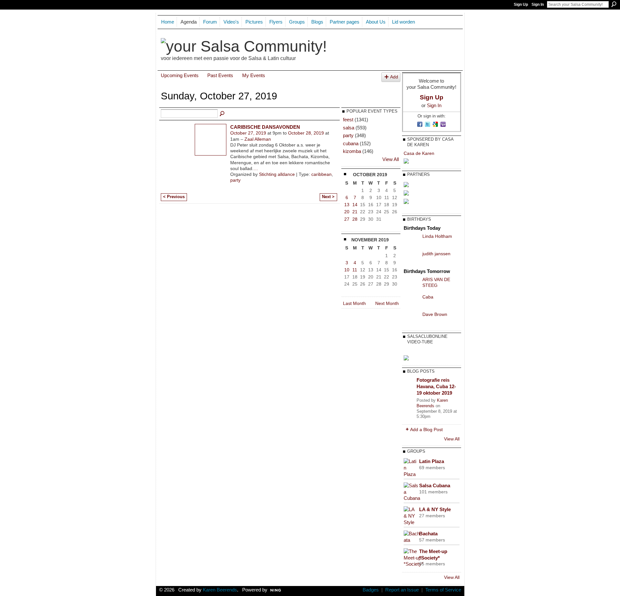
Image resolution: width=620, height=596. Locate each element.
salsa (348, 127)
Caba (427, 296)
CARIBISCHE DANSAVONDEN (265, 127)
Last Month (354, 303)
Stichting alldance (277, 174)
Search (613, 4)
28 (354, 219)
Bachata (428, 533)
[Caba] (411, 301)
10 (346, 269)
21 (354, 211)
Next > (328, 196)
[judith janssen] (411, 258)
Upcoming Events (180, 75)
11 (354, 269)
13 (346, 204)
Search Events (222, 114)
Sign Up (521, 4)
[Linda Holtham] (411, 241)
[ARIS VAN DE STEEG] (411, 284)
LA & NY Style (435, 509)
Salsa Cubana (434, 485)
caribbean (321, 174)
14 (354, 204)
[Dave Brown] (411, 319)
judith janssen (436, 253)
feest (348, 119)
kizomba (352, 151)
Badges (371, 589)
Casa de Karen (419, 153)
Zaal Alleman (257, 139)
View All (390, 159)
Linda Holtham (437, 236)
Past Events (220, 75)
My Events (253, 75)
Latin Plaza (431, 461)
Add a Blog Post (426, 429)
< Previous (174, 196)
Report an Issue (402, 589)
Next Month (387, 303)
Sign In (538, 4)
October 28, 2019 (306, 133)
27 (346, 219)
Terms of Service (443, 589)
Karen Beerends (432, 403)
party (235, 180)
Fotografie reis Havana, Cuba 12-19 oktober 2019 (436, 386)
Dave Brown (434, 314)
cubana (350, 143)
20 (346, 211)
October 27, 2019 (248, 133)
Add (394, 77)
